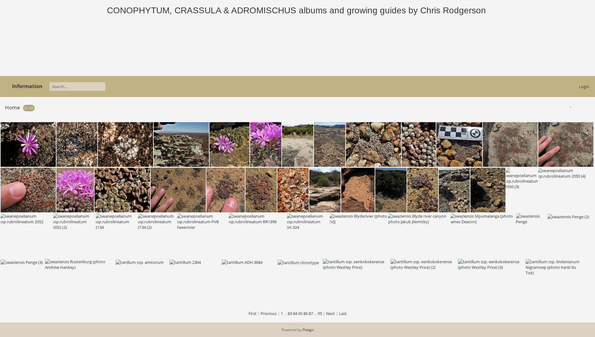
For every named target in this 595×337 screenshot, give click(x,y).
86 (305, 313)
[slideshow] (577, 107)
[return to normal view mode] (587, 107)
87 (311, 313)
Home (12, 107)
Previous (269, 313)
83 (290, 313)
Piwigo (308, 329)
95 (320, 313)
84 (295, 313)
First (253, 313)
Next (330, 313)
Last (343, 313)
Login (584, 86)
